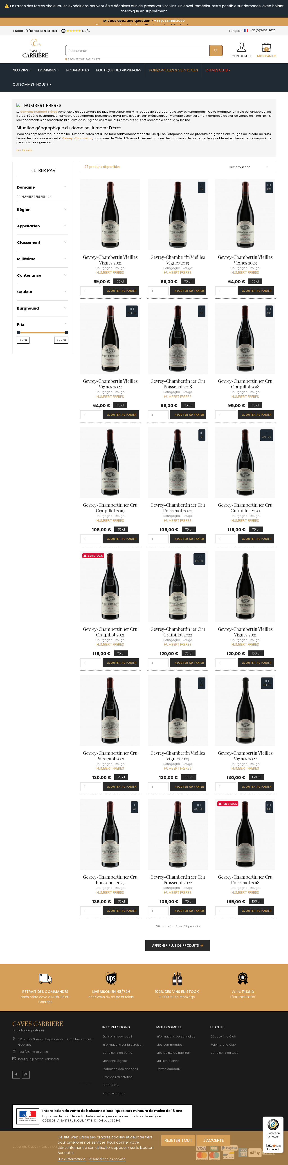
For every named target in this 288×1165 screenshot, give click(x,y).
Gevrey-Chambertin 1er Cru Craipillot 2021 (110, 632)
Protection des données (120, 1069)
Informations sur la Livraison (122, 1044)
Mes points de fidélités (173, 1053)
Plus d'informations (72, 1159)
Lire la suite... (25, 150)
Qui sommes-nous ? (117, 1036)
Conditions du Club (224, 1053)
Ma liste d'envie (167, 1061)
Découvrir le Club (223, 1036)
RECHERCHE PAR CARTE (84, 59)
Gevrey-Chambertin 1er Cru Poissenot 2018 (178, 384)
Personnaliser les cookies (106, 1159)
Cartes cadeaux (168, 1069)
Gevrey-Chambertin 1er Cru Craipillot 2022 (178, 632)
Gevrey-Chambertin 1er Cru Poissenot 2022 (178, 879)
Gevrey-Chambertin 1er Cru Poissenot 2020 (178, 507)
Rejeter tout (178, 1140)
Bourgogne (163, 111)
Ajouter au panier (122, 291)
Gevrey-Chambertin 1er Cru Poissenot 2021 (110, 755)
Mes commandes (169, 1044)
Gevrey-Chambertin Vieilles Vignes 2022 (110, 384)
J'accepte (213, 1140)
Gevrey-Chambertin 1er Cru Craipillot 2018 (245, 384)
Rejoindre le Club (223, 1044)
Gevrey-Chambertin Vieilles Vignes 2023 (245, 260)
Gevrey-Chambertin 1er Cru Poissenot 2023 (110, 879)
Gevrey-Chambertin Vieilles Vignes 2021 (110, 260)
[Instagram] (25, 1074)
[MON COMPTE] (242, 46)
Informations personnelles (175, 1036)
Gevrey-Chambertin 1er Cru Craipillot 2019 (110, 507)
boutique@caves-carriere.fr (38, 1059)
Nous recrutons (113, 1093)
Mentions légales (115, 1061)
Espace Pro (110, 1085)
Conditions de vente (117, 1053)
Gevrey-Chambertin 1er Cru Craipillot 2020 (245, 507)
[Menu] (281, 1119)
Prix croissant (249, 167)
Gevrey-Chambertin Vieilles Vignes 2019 (178, 260)
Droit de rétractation (117, 1077)
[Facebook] (16, 1074)
